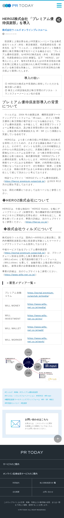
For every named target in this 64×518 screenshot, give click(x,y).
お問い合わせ (48, 492)
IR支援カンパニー (12, 403)
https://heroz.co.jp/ (36, 222)
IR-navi (48, 396)
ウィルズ (9, 392)
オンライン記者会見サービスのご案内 (20, 473)
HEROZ (40, 396)
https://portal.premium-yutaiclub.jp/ (25, 253)
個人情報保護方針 (46, 483)
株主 (52, 399)
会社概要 (16, 492)
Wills (16, 392)
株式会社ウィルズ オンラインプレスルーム (24, 30)
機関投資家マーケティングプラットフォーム (23, 399)
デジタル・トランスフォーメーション (20, 396)
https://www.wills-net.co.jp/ (20, 274)
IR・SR (45, 399)
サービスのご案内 (11, 464)
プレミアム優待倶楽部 (29, 392)
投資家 (24, 403)
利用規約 (16, 483)
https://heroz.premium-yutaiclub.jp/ (25, 181)
